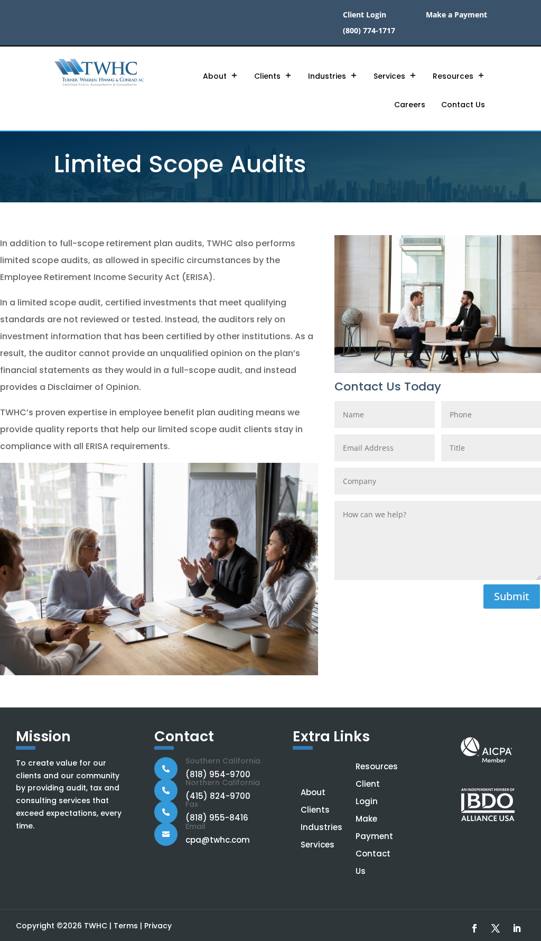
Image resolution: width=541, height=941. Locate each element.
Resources (453, 76)
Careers (409, 104)
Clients (267, 76)
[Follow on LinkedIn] (516, 928)
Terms (126, 925)
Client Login (364, 15)
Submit (511, 596)
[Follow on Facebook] (474, 928)
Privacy (158, 925)
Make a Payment (456, 15)
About (215, 76)
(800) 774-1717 (369, 31)
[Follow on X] (495, 928)
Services (389, 76)
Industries (327, 76)
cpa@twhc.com (217, 839)
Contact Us (463, 104)
